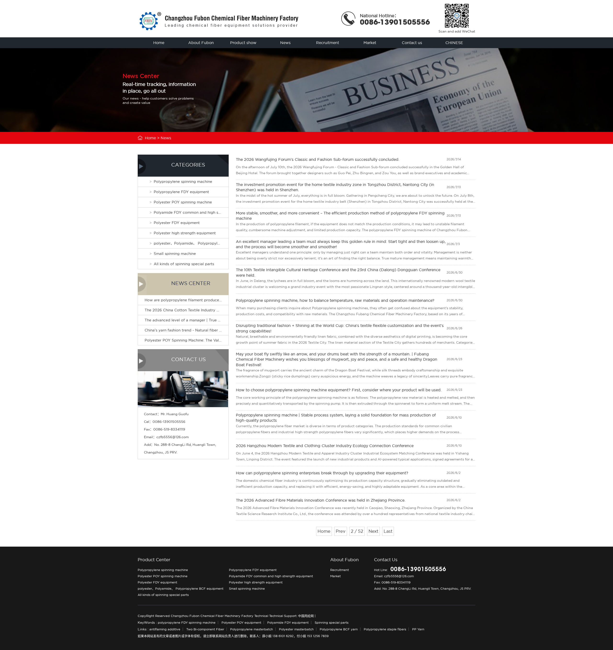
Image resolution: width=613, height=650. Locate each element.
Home (158, 42)
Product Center (154, 559)
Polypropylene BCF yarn (339, 629)
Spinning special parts (331, 622)
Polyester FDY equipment (177, 223)
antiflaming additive (164, 629)
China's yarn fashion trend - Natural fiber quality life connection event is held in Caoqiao (224, 330)
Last (388, 531)
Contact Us (385, 559)
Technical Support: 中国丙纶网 (291, 615)
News (285, 42)
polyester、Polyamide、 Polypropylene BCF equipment (191, 243)
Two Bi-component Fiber (205, 629)
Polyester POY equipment (241, 622)
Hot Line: (410, 570)
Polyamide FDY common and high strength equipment (191, 212)
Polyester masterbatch (296, 629)
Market (369, 42)
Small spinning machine (175, 254)
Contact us (412, 42)
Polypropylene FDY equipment (181, 192)
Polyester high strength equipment (185, 233)
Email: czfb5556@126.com (394, 576)
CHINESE (454, 42)
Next (373, 531)
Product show (243, 42)
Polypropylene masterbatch (251, 629)
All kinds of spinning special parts (184, 264)
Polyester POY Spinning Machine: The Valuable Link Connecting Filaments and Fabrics (222, 340)
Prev (341, 531)
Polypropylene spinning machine (183, 181)
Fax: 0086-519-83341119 (392, 582)
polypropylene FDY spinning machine (187, 622)
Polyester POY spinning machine (183, 202)
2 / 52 (357, 531)
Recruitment (327, 42)
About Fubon (201, 42)
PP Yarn (418, 629)
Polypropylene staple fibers (385, 629)
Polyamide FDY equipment (288, 622)
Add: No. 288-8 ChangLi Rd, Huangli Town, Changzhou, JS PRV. (422, 588)
